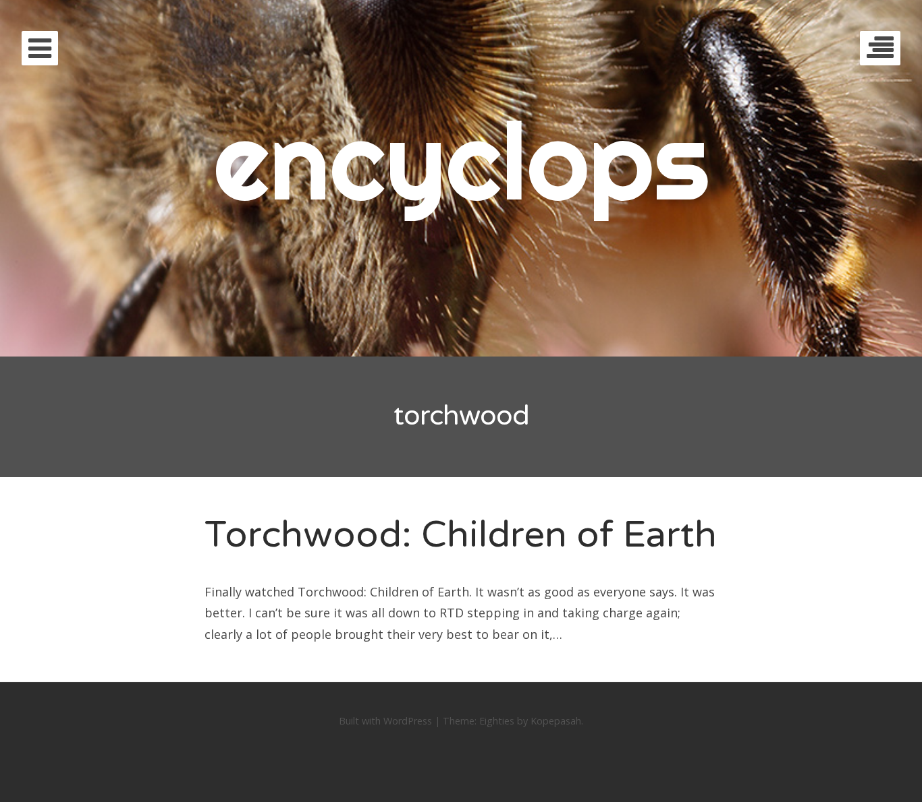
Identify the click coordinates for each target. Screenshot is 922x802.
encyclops (461, 160)
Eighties (496, 720)
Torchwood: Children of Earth (461, 535)
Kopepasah (556, 720)
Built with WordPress (385, 720)
